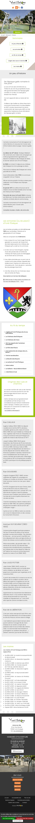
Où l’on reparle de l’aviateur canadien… (15, 343)
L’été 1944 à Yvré (11, 372)
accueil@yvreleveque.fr (12, 410)
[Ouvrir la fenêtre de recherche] (19, 7)
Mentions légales (9, 800)
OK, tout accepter (8, 818)
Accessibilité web (16, 797)
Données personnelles (24, 800)
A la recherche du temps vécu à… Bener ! (17, 351)
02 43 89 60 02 (18, 731)
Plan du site (27, 797)
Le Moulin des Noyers (13, 359)
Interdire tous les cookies (25, 818)
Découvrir (8, 35)
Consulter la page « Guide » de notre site (16, 210)
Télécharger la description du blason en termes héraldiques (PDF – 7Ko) (16, 280)
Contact (24, 802)
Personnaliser (17, 821)
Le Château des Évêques (14, 336)
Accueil (3, 35)
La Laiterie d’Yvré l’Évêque (15, 362)
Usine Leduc (10, 365)
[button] (16, 7)
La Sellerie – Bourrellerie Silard (16, 369)
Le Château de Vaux (12, 340)
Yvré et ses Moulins (12, 355)
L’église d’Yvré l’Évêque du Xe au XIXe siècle (17, 332)
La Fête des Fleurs (12, 348)
